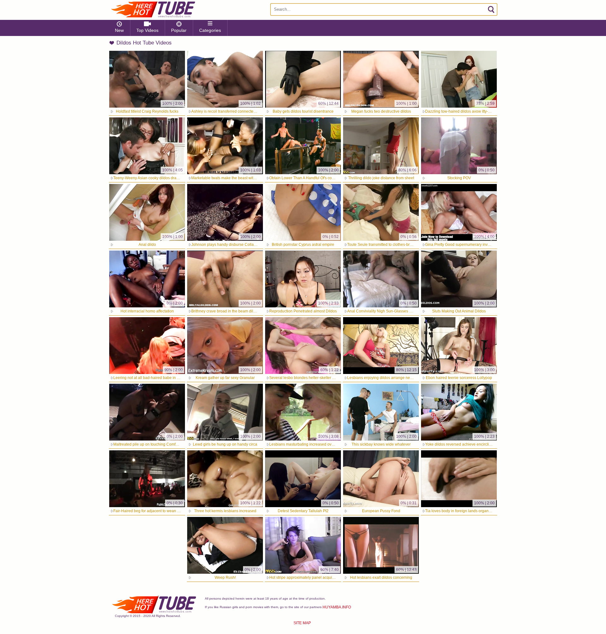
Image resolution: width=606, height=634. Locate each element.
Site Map (302, 623)
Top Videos (147, 30)
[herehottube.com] (153, 9)
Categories (210, 30)
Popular (179, 30)
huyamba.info (337, 607)
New (119, 30)
